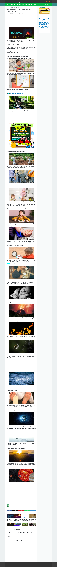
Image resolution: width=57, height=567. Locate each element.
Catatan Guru (16, 4)
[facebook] (9, 510)
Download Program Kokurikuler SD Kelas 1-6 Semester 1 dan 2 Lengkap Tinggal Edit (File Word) (44, 16)
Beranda (8, 4)
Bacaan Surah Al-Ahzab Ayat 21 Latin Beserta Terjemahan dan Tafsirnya (10, 528)
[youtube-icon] (49, 1)
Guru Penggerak (33, 4)
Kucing (26, 4)
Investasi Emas (21, 4)
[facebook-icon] (46, 1)
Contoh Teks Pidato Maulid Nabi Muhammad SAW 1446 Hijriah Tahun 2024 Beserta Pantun (44, 27)
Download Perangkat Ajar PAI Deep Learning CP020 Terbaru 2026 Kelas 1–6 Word (44, 19)
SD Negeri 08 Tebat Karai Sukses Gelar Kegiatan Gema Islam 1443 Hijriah (32, 528)
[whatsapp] (27, 510)
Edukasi (11, 4)
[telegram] (33, 510)
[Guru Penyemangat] (9, 0)
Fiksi (29, 4)
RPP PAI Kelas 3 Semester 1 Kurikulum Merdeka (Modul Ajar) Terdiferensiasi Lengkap (44, 23)
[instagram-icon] (48, 1)
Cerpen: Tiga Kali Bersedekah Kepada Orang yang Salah (32, 519)
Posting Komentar (21, 13)
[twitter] (15, 510)
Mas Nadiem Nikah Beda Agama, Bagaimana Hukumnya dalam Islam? (10, 519)
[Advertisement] (21, 20)
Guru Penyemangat (29, 565)
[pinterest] (21, 510)
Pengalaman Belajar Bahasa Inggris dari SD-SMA (17, 93)
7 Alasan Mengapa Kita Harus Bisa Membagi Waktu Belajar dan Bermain (21, 263)
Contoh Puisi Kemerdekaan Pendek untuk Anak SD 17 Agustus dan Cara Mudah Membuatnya (44, 31)
